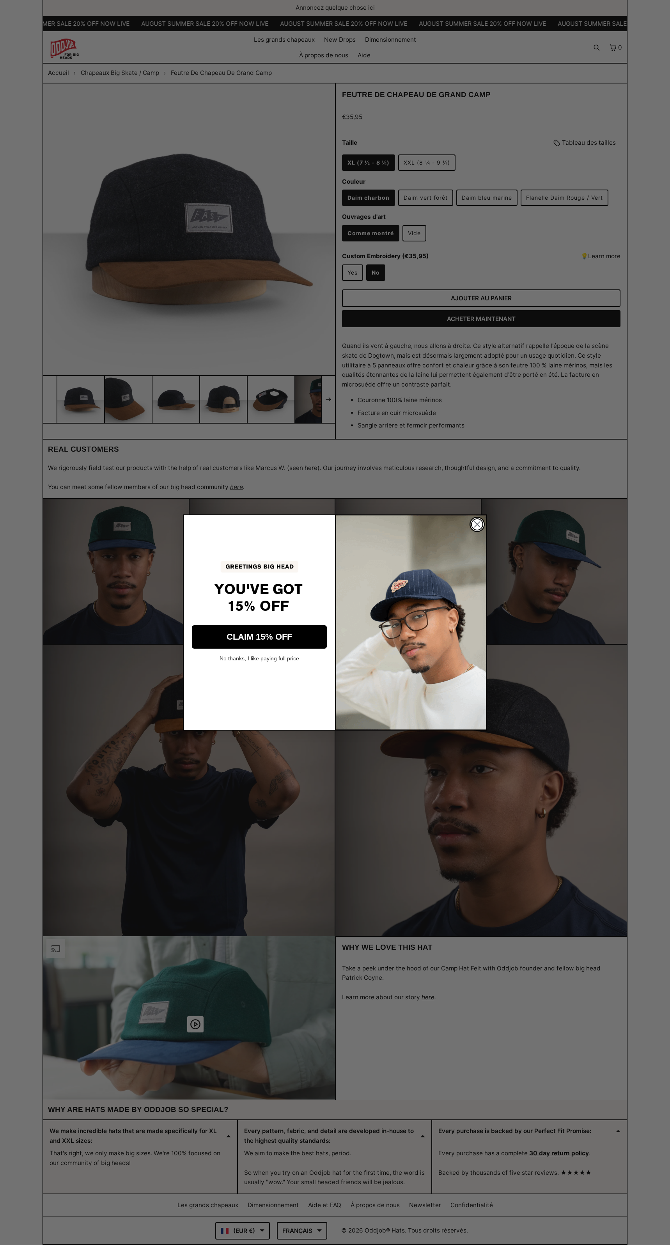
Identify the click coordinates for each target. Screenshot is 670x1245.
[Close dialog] (477, 524)
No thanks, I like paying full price (259, 658)
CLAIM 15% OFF (259, 637)
